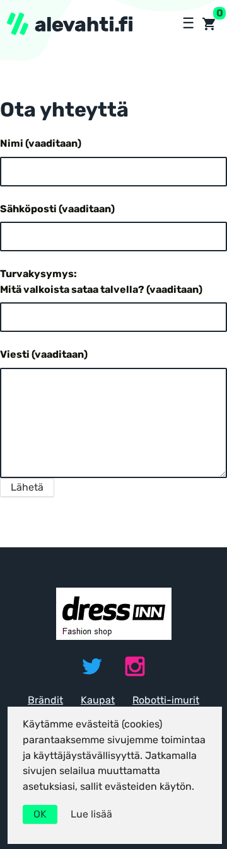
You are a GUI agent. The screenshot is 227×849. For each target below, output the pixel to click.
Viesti (44, 354)
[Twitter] (92, 666)
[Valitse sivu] (187, 24)
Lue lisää (91, 814)
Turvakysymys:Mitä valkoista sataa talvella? (101, 281)
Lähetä (27, 487)
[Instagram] (135, 666)
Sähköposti (57, 209)
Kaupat (98, 700)
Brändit (45, 700)
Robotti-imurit (165, 700)
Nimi (40, 143)
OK (40, 814)
